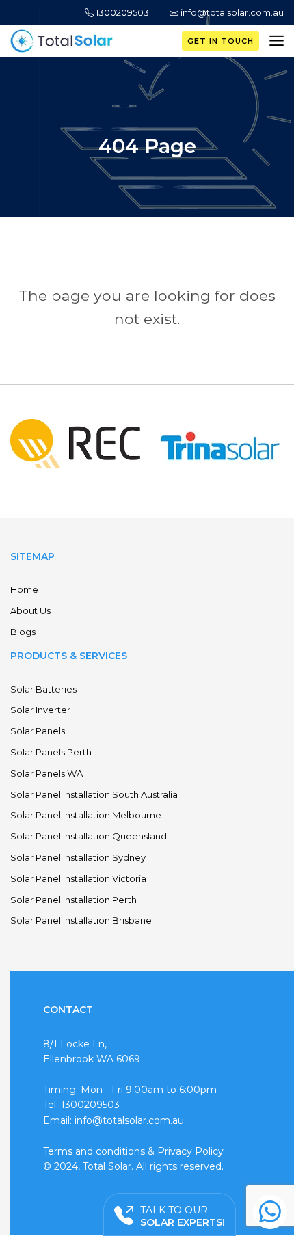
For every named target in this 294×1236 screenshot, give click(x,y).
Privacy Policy (190, 1151)
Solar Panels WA (46, 773)
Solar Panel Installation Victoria (78, 878)
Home (24, 589)
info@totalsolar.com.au (231, 12)
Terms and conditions (94, 1151)
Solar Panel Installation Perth (73, 899)
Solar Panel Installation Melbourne (85, 814)
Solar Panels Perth (51, 752)
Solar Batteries (43, 689)
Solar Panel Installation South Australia (94, 794)
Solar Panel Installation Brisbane (81, 920)
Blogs (23, 631)
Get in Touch (220, 41)
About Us (30, 610)
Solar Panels (37, 730)
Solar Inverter (40, 709)
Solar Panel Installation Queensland (88, 836)
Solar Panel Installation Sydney (78, 857)
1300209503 (121, 12)
